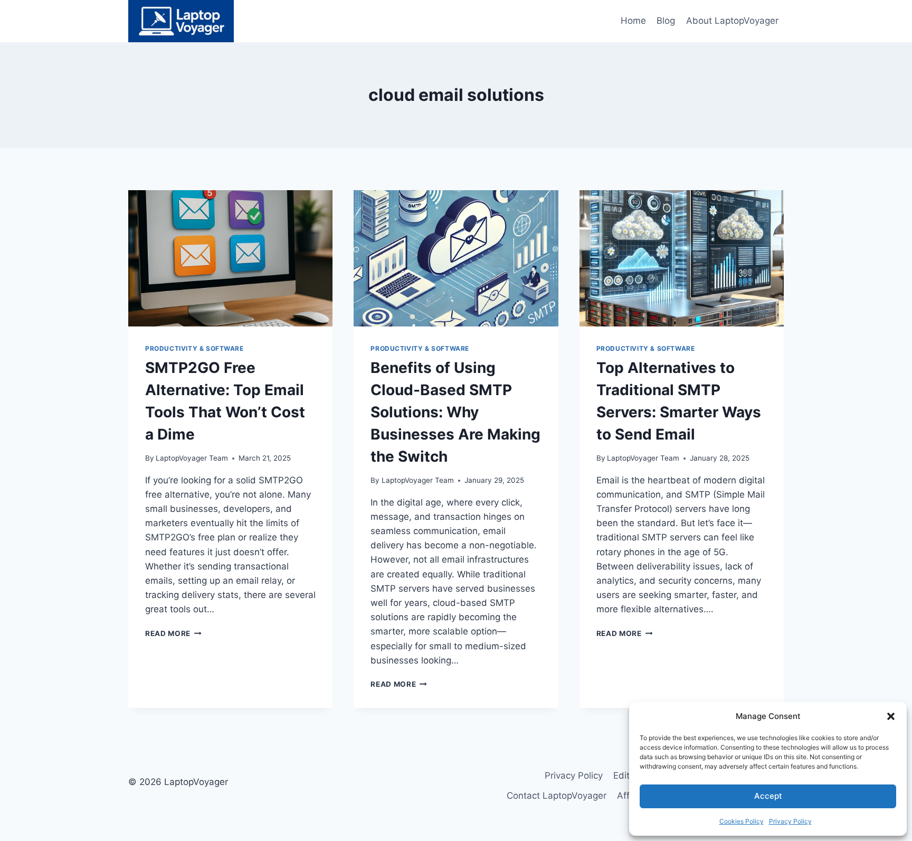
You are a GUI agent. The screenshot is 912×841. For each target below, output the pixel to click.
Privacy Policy (790, 821)
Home (633, 20)
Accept (768, 796)
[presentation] (230, 258)
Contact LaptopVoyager (556, 795)
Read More (173, 633)
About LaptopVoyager (732, 20)
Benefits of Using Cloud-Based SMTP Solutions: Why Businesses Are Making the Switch (455, 412)
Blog (666, 20)
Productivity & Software (194, 348)
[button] (891, 716)
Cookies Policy (741, 821)
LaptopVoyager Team (192, 458)
